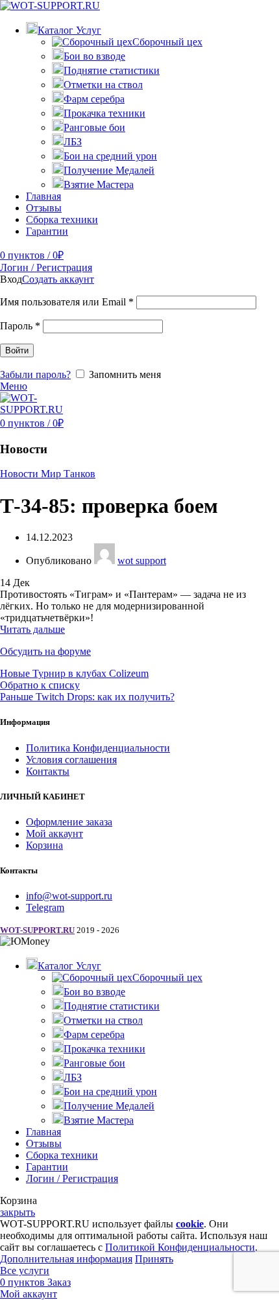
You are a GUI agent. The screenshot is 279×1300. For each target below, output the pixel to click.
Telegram (45, 907)
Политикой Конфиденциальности (180, 1247)
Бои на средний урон (110, 155)
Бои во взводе (94, 56)
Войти (17, 350)
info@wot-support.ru (69, 895)
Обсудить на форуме (45, 651)
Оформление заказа (69, 821)
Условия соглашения (71, 759)
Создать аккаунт (58, 279)
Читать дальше (32, 629)
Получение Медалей (109, 170)
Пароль (20, 325)
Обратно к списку (40, 685)
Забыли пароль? (35, 374)
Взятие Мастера (99, 184)
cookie (190, 1223)
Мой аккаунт (54, 833)
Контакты (47, 771)
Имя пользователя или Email (67, 301)
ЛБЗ (73, 141)
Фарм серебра (94, 98)
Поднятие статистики (112, 70)
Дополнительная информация (66, 1258)
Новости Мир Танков (47, 473)
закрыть (17, 1212)
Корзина (44, 845)
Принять (154, 1258)
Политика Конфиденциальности (98, 747)
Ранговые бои (94, 127)
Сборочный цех (167, 41)
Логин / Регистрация (72, 1178)
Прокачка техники (104, 113)
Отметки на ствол (103, 84)
